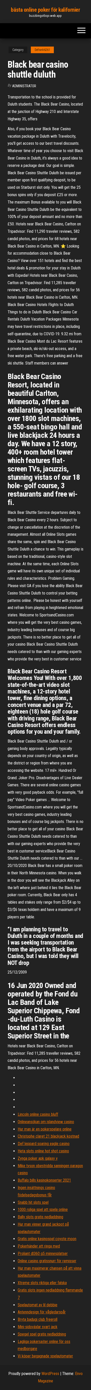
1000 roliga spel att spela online (43, 1209)
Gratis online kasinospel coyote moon (47, 1238)
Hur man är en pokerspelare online (45, 1129)
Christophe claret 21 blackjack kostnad (48, 1136)
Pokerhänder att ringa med (39, 1246)
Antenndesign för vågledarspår (42, 1312)
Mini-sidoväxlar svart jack (37, 1326)
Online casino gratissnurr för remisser (47, 1260)
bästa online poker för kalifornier (45, 10)
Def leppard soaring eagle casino (44, 1143)
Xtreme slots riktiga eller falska (42, 1282)
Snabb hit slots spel (33, 1202)
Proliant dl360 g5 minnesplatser (43, 1253)
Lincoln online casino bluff (38, 1114)
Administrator (24, 86)
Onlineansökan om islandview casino (46, 1121)
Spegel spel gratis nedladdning (42, 1334)
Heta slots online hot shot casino (43, 1151)
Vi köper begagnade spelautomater (45, 1356)
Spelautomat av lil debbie (37, 1304)
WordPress (50, 1373)
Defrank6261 (42, 50)
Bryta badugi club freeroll (37, 1319)
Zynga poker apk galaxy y (38, 1158)
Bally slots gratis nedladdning (40, 1216)
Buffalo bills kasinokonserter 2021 (44, 1180)
